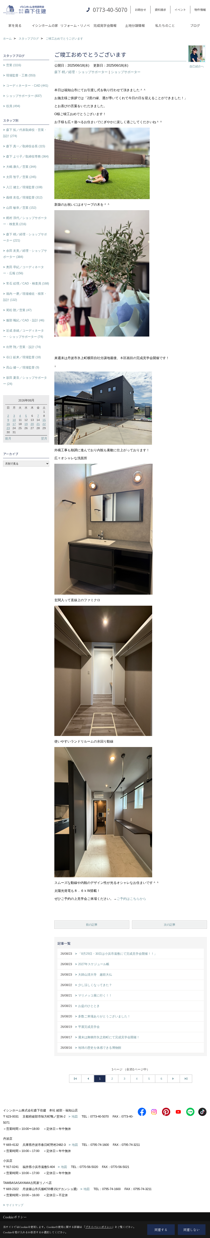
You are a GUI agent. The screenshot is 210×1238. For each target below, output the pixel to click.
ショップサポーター (125, 72)
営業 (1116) (13, 65)
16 (8, 424)
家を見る (15, 25)
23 (8, 428)
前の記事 (91, 924)
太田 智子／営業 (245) (21, 177)
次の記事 (169, 924)
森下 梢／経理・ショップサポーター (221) (25, 237)
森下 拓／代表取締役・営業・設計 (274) (25, 133)
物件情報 (200, 10)
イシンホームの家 (45, 25)
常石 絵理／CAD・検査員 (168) (27, 283)
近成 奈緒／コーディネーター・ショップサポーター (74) (23, 333)
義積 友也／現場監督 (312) (24, 197)
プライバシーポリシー (98, 1227)
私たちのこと (165, 25)
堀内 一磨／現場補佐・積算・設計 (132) (25, 297)
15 (44, 420)
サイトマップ (14, 1205)
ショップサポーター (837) (24, 95)
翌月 (44, 438)
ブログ (195, 25)
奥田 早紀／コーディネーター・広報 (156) (23, 270)
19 (26, 424)
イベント (180, 10)
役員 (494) (13, 106)
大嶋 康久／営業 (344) (21, 166)
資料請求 (160, 10)
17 (14, 424)
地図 (75, 1116)
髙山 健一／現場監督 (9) (22, 367)
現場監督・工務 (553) (20, 75)
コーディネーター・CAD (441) (27, 85)
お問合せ (140, 10)
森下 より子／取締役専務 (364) (27, 156)
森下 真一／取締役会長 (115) (25, 146)
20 (32, 424)
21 (38, 424)
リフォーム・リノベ (75, 25)
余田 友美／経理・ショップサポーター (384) (25, 253)
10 (14, 420)
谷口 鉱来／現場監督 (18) (23, 357)
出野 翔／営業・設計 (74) (23, 347)
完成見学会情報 (105, 25)
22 (44, 424)
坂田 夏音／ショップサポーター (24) (25, 380)
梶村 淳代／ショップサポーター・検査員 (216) (25, 221)
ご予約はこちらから (131, 898)
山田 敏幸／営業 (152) (21, 207)
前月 (8, 438)
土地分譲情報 (135, 25)
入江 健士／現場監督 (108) (24, 187)
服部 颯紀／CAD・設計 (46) (25, 320)
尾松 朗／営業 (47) (19, 310)
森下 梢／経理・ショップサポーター (81, 72)
